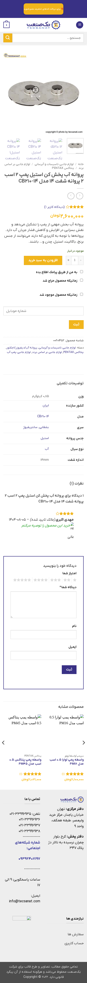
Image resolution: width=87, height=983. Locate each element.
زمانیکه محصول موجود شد (58, 295)
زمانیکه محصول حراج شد (60, 281)
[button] (79, 25)
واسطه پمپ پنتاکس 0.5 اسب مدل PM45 (25, 762)
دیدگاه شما (68, 587)
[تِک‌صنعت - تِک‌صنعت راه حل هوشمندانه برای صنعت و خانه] (43, 24)
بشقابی (44, 427)
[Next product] (79, 195)
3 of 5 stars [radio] (56, 580)
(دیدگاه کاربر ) (54, 207)
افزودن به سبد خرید (43, 260)
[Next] (7, 93)
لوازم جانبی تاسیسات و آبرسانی (54, 164)
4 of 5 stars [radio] (41, 580)
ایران (46, 405)
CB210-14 (43, 416)
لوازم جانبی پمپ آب (19, 352)
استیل (45, 438)
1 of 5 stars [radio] (75, 580)
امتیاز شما (69, 573)
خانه (81, 164)
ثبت (76, 324)
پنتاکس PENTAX (63, 168)
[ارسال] (7, 37)
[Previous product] (70, 195)
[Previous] (76, 93)
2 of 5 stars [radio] (67, 580)
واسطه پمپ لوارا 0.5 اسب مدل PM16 (67, 762)
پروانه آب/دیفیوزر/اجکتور (21, 348)
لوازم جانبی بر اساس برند (47, 352)
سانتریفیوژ (30, 427)
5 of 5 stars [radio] (22, 580)
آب (47, 449)
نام (74, 626)
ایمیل (72, 647)
